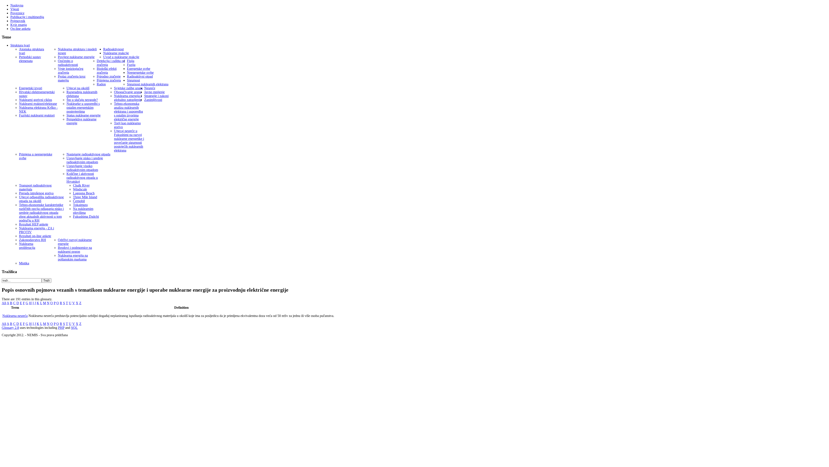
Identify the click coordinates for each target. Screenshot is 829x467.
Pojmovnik (17, 21)
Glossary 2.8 (10, 327)
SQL (74, 327)
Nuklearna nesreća (15, 316)
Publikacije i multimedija (27, 17)
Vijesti (14, 9)
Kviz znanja (18, 25)
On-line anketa (20, 28)
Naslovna (16, 5)
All (4, 303)
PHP (61, 327)
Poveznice (17, 13)
